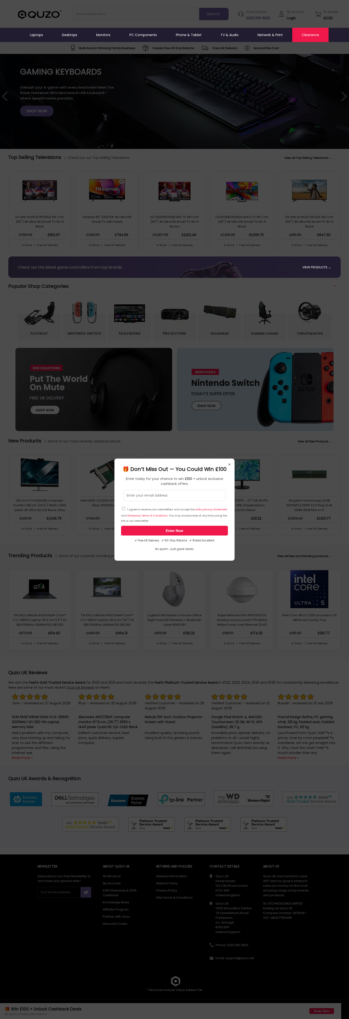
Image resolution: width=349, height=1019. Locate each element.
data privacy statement (211, 509)
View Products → (316, 267)
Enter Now (174, 531)
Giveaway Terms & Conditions (147, 515)
